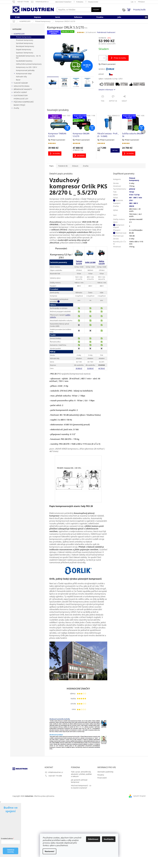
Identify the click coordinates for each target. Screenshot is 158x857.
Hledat (96, 9)
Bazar (18, 80)
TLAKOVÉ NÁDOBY (21, 83)
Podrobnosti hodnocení (106, 32)
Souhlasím (109, 839)
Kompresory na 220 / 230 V (26, 67)
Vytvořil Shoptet (139, 796)
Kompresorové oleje (24, 73)
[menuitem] (17, 17)
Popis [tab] (51, 166)
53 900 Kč (90, 368)
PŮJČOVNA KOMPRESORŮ (24, 102)
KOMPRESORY (19, 34)
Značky (16, 108)
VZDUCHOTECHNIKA (21, 86)
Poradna (79, 2)
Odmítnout (93, 839)
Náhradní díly (21, 76)
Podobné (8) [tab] (62, 166)
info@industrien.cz (55, 772)
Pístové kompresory (23, 37)
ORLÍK (131, 206)
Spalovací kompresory (24, 53)
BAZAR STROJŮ (19, 105)
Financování (93, 2)
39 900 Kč (79, 368)
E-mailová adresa (7, 838)
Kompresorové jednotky (25, 70)
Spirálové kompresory (24, 43)
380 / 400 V (133, 203)
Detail (115, 150)
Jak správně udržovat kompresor (79, 781)
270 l (131, 200)
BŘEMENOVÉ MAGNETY (23, 89)
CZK (132, 2)
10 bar (131, 192)
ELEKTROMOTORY (21, 95)
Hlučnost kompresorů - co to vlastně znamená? (81, 786)
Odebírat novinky (10, 851)
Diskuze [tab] (75, 166)
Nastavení (49, 851)
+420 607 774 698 (55, 776)
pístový (132, 189)
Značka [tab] (85, 166)
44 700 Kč (101, 368)
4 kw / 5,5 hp (134, 195)
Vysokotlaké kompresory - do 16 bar (28, 57)
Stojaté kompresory (23, 49)
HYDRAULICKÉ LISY (21, 99)
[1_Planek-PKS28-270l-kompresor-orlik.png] (78, 468)
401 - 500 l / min (135, 197)
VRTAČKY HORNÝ (20, 92)
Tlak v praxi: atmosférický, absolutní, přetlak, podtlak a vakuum (81, 774)
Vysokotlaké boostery (24, 61)
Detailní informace (106, 89)
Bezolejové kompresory (25, 46)
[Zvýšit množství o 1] (107, 56)
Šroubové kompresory (24, 40)
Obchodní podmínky (63, 2)
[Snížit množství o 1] (107, 59)
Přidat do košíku (120, 58)
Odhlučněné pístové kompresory (29, 64)
